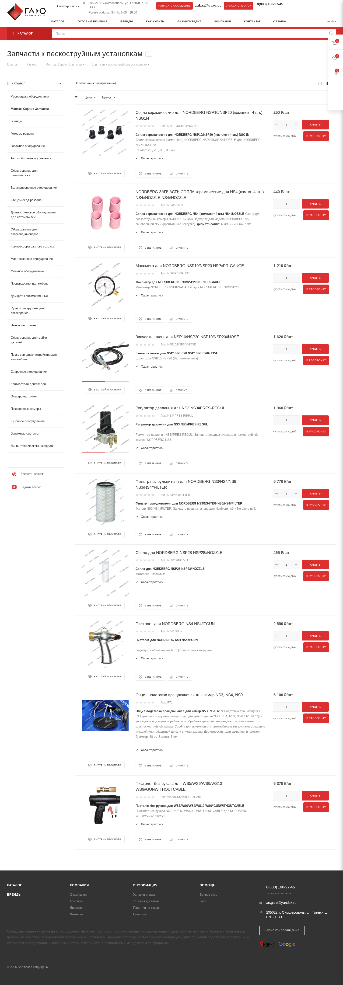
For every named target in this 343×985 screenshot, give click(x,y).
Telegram (292, 5)
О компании (78, 894)
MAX (301, 5)
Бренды (14, 894)
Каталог (14, 885)
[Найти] (331, 33)
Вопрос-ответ (209, 894)
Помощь (207, 885)
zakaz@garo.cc (208, 5)
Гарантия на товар (146, 907)
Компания (79, 885)
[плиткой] (320, 83)
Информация (145, 885)
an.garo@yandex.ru (281, 903)
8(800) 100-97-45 (270, 4)
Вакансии (76, 914)
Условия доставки (146, 901)
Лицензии (76, 907)
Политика (140, 914)
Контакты (76, 901)
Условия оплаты (144, 894)
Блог (203, 901)
